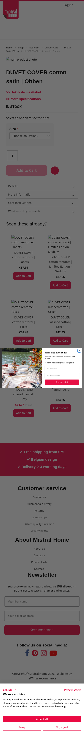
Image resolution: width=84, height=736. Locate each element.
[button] (9, 689)
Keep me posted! (62, 382)
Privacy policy (72, 689)
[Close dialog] (79, 350)
